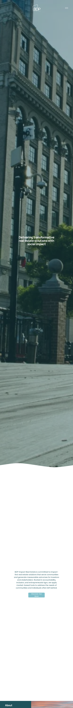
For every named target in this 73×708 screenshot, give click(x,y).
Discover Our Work (36, 595)
